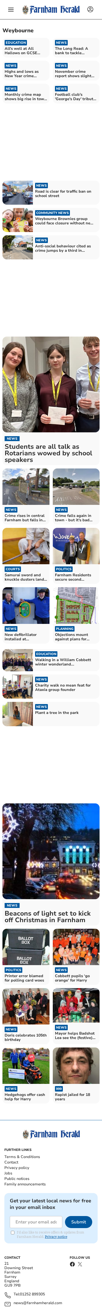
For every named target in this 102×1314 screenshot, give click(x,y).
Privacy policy (16, 1167)
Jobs (8, 1173)
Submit (78, 1222)
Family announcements (25, 1184)
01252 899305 (32, 1294)
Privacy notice (56, 1237)
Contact (11, 1162)
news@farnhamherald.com (38, 1303)
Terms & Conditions (22, 1156)
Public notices (16, 1178)
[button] (10, 9)
